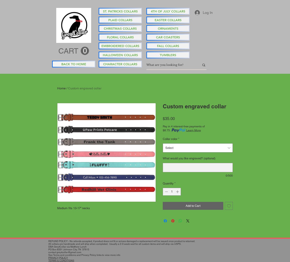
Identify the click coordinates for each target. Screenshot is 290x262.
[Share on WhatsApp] (180, 220)
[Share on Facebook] (165, 220)
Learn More (193, 130)
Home (61, 88)
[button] (73, 51)
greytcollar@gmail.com (69, 252)
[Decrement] (166, 191)
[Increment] (178, 191)
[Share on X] (187, 220)
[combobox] (198, 147)
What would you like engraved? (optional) (189, 158)
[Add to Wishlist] (229, 206)
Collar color (171, 139)
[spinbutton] (172, 191)
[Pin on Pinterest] (172, 220)
